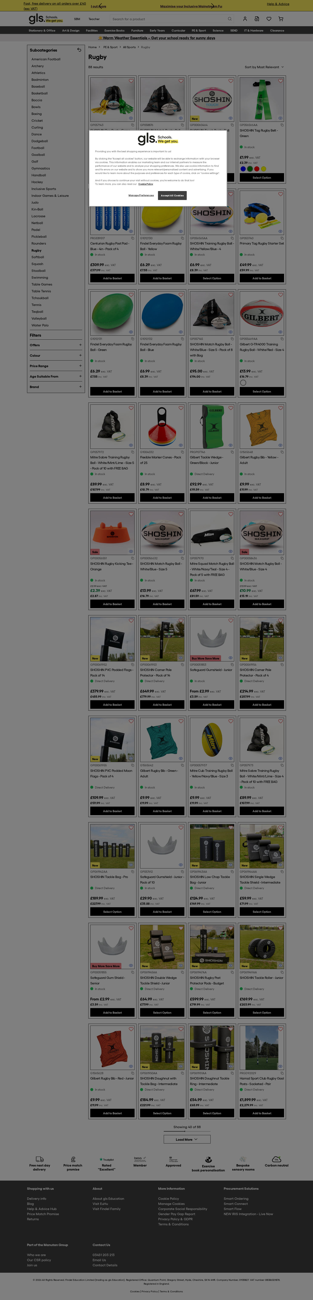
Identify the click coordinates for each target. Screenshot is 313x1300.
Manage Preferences (141, 195)
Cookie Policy (145, 183)
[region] (158, 168)
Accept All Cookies (172, 195)
